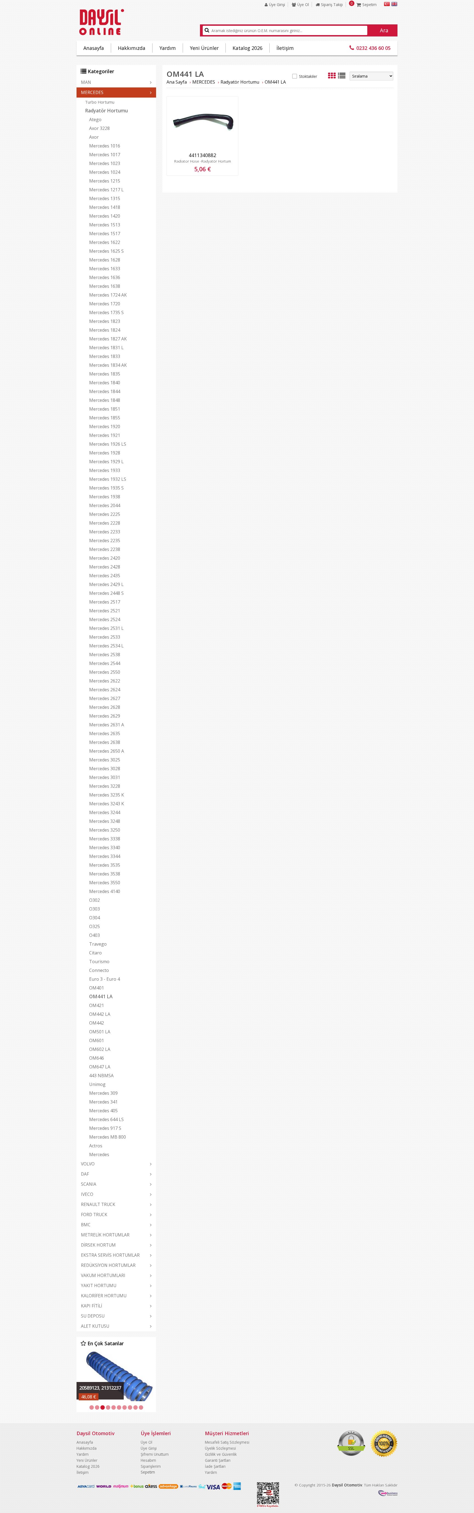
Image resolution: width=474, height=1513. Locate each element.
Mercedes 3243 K (106, 804)
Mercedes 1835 (104, 374)
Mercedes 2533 (104, 637)
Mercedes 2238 (104, 549)
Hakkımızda (131, 48)
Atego (95, 119)
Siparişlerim (151, 1466)
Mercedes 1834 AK (108, 365)
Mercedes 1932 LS (107, 479)
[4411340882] (202, 147)
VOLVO (88, 1164)
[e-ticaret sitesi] (387, 1494)
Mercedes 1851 (104, 409)
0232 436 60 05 (373, 48)
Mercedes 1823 (104, 321)
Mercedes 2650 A (106, 751)
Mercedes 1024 (104, 172)
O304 (94, 918)
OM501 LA (99, 1032)
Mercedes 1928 (104, 453)
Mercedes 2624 (104, 690)
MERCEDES (92, 92)
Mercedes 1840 (104, 383)
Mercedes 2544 (104, 663)
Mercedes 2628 (104, 707)
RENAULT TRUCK (98, 1204)
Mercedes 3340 (104, 847)
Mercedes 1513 (104, 225)
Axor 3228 (99, 128)
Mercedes (99, 1154)
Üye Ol (303, 4)
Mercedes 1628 (104, 260)
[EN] (394, 4)
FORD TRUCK (94, 1214)
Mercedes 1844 (104, 391)
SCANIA (88, 1184)
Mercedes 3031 (104, 777)
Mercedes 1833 (104, 356)
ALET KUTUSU (95, 1326)
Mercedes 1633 (104, 269)
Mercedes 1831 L (106, 348)
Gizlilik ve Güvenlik (221, 1454)
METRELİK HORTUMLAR (105, 1235)
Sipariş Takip (332, 4)
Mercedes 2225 (104, 514)
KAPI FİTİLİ (91, 1306)
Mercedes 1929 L (106, 462)
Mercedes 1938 (104, 497)
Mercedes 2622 (104, 681)
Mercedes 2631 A (106, 725)
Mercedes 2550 (104, 672)
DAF (85, 1174)
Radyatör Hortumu (106, 110)
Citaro (95, 953)
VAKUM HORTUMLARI (103, 1275)
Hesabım (148, 1460)
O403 (94, 935)
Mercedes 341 (103, 1102)
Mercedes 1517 (104, 234)
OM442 (96, 1023)
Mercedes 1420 (104, 216)
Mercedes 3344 (104, 856)
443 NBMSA (101, 1076)
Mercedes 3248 (104, 821)
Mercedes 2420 (104, 558)
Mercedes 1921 (104, 435)
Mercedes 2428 (104, 567)
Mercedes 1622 (104, 242)
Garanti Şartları (217, 1460)
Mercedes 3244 (104, 812)
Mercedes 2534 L (106, 646)
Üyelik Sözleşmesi (220, 1448)
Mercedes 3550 (104, 883)
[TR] (387, 4)
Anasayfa (93, 48)
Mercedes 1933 (104, 470)
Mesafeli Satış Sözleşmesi (227, 1442)
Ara (384, 30)
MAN (86, 82)
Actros (95, 1146)
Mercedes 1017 (104, 155)
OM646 (96, 1058)
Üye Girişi (277, 4)
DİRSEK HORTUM (98, 1245)
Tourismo (99, 962)
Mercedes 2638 (104, 742)
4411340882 (202, 155)
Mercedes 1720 (104, 304)
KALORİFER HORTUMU (103, 1296)
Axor (94, 137)
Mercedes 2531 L (106, 628)
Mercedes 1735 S (106, 312)
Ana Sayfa (177, 82)
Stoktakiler (308, 76)
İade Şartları (215, 1466)
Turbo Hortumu (99, 102)
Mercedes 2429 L (106, 584)
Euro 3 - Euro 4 (104, 979)
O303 (94, 909)
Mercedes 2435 (104, 576)
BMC (86, 1225)
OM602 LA (99, 1049)
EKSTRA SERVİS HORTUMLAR (110, 1255)
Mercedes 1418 (104, 207)
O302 (94, 900)
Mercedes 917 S (105, 1128)
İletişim (285, 48)
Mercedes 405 (103, 1111)
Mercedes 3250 (104, 830)
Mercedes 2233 (104, 532)
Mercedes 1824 (104, 330)
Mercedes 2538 (104, 655)
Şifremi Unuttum (155, 1454)
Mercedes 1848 (104, 400)
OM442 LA (99, 1014)
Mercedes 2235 (104, 540)
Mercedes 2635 (104, 733)
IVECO (87, 1194)
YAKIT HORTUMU (98, 1285)
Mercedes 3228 (104, 786)
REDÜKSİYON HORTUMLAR (108, 1265)
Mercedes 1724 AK (108, 295)
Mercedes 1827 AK (108, 339)
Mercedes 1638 (104, 286)
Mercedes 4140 (104, 891)
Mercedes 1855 (104, 418)
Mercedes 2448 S (106, 593)
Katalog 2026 (248, 48)
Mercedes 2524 (104, 619)
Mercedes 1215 (104, 181)
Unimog (97, 1084)
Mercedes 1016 (104, 146)
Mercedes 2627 (104, 698)
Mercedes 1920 (104, 426)
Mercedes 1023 (104, 163)
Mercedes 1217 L (106, 190)
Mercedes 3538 (104, 874)
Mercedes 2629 (104, 716)
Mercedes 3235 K (106, 795)
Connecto (99, 970)
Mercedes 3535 (104, 865)
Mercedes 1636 (104, 277)
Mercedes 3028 (104, 769)
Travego (98, 944)
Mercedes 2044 (104, 505)
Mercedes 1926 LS (107, 444)
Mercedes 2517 (104, 602)
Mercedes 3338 (104, 839)
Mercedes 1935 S (106, 488)
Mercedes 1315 (104, 198)
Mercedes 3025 (104, 760)
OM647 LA (99, 1067)
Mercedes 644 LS (106, 1119)
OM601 (96, 1040)
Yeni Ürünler (204, 48)
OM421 (96, 1005)
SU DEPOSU (93, 1316)
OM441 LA (100, 996)
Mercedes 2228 (104, 523)
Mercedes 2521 (104, 611)
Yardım (167, 48)
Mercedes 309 (103, 1093)
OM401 (96, 988)
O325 (94, 926)
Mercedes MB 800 (107, 1137)
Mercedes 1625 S (106, 251)
